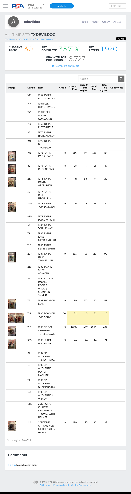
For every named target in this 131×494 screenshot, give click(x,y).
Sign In (62, 5)
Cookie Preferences (81, 485)
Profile (84, 22)
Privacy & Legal (61, 485)
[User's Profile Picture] (13, 21)
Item (40, 87)
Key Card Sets (26, 39)
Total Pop (93, 88)
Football (10, 39)
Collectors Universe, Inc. (66, 482)
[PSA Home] (19, 6)
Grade (62, 87)
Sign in (12, 465)
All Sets (117, 22)
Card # (31, 87)
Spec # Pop (73, 88)
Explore (117, 6)
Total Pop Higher (103, 88)
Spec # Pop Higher (84, 88)
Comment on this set (67, 65)
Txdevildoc (31, 22)
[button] (36, 6)
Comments (116, 87)
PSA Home (45, 485)
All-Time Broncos (46, 39)
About (95, 22)
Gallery (106, 22)
